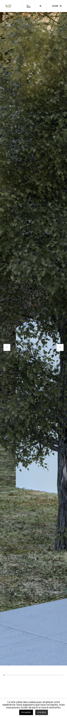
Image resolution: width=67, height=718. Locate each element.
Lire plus (41, 712)
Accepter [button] (26, 712)
